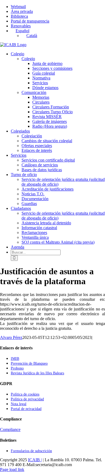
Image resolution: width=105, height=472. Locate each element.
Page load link (12, 469)
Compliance (10, 429)
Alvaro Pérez (11, 337)
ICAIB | (35, 460)
